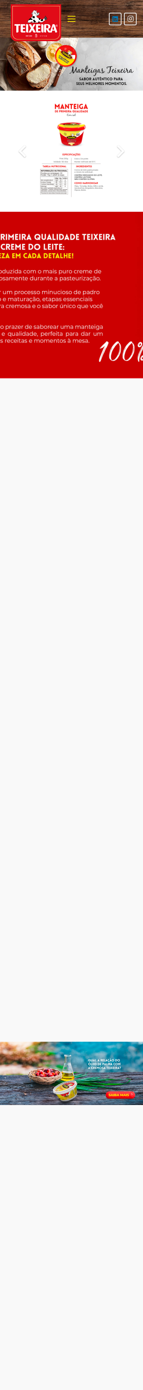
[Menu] (71, 19)
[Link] (71, 1073)
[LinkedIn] (115, 19)
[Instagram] (130, 19)
